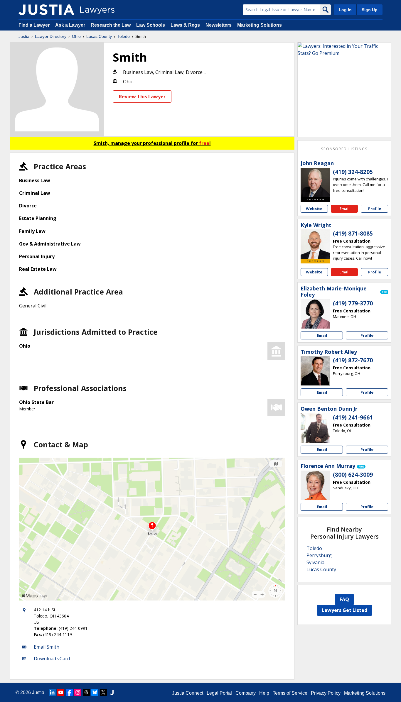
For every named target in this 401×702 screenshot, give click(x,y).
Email (344, 208)
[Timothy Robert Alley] (315, 370)
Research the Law (111, 25)
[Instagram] (77, 692)
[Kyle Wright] (315, 244)
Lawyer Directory (50, 36)
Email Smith (46, 647)
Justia (23, 36)
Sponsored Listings (344, 148)
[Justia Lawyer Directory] (46, 9)
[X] (103, 692)
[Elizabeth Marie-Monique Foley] (315, 314)
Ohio (76, 36)
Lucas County (99, 36)
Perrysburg (319, 555)
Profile (374, 208)
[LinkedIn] (52, 692)
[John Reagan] (315, 182)
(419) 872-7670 (353, 360)
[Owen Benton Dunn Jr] (315, 428)
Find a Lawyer (34, 25)
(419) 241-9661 (353, 417)
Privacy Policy (326, 693)
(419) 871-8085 (353, 233)
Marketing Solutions (259, 25)
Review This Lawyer (142, 96)
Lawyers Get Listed (344, 610)
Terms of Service (290, 693)
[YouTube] (60, 692)
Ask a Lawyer (70, 25)
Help (264, 693)
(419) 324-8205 (353, 172)
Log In (345, 9)
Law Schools (150, 25)
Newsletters (218, 25)
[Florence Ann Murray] (315, 485)
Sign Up (370, 9)
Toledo (123, 36)
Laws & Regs (185, 25)
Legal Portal (219, 693)
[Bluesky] (94, 692)
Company (245, 693)
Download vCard (52, 658)
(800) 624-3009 (353, 474)
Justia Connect (187, 693)
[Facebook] (69, 692)
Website (314, 208)
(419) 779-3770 (353, 303)
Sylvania (315, 562)
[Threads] (86, 692)
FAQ (344, 599)
